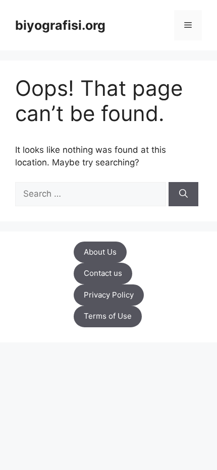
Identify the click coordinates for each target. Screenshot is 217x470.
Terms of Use (108, 316)
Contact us (103, 273)
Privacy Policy (109, 295)
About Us (100, 252)
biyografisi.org (60, 25)
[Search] (183, 194)
